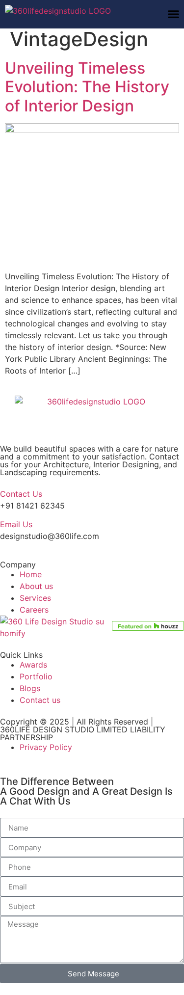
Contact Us (21, 494)
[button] (173, 14)
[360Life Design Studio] (82, 13)
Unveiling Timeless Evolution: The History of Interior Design (87, 86)
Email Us (16, 524)
